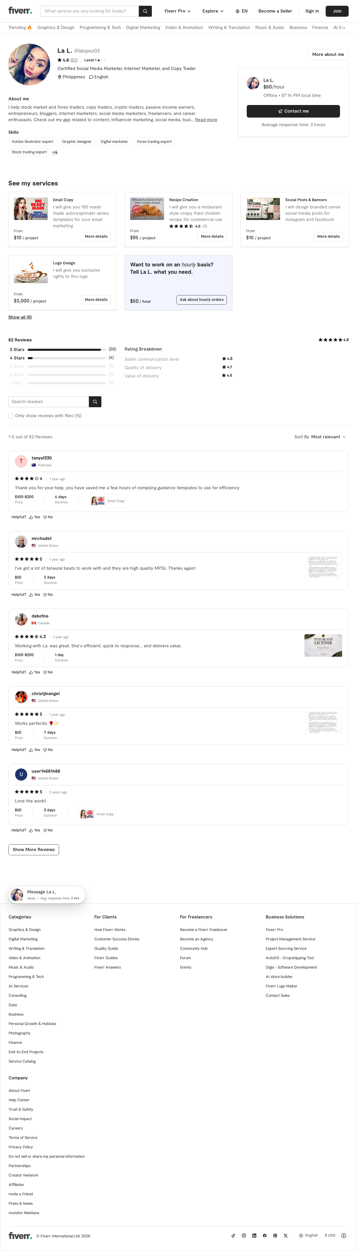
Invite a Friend (21, 1194)
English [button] (311, 1235)
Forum (185, 958)
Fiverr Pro (274, 930)
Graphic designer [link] (77, 142)
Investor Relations (24, 1213)
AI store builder (279, 977)
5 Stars (17, 350)
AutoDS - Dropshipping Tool (290, 958)
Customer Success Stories (116, 939)
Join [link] (337, 11)
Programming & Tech (100, 28)
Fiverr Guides (106, 958)
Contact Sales (278, 996)
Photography (20, 1033)
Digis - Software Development (291, 967)
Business (298, 28)
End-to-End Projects (26, 1052)
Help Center (19, 1100)
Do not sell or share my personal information (47, 1157)
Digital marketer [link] (114, 142)
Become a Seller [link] (275, 11)
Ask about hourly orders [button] (201, 300)
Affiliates (16, 1185)
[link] (233, 1235)
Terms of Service (23, 1138)
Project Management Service (290, 939)
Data (13, 1005)
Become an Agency (196, 939)
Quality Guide (106, 949)
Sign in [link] (312, 11)
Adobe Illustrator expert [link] (32, 142)
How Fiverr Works (109, 930)
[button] (178, 11)
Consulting (17, 996)
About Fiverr (20, 1091)
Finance (320, 28)
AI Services (18, 986)
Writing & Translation (229, 28)
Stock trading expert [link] (29, 152)
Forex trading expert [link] (154, 142)
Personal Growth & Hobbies (32, 1024)
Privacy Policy (21, 1147)
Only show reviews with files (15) (48, 416)
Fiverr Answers (107, 967)
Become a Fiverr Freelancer (204, 930)
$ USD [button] (330, 1235)
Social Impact (20, 1119)
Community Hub (194, 949)
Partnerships (20, 1166)
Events (185, 967)
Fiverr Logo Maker (281, 986)
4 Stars (17, 358)
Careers (16, 1128)
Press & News (21, 1204)
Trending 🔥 (20, 28)
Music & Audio (269, 28)
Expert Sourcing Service (286, 949)
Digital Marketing (143, 28)
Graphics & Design (55, 28)
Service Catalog (22, 1061)
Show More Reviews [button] (34, 850)
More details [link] (96, 236)
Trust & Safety (21, 1110)
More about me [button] (328, 55)
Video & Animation (184, 28)
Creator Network (23, 1175)
